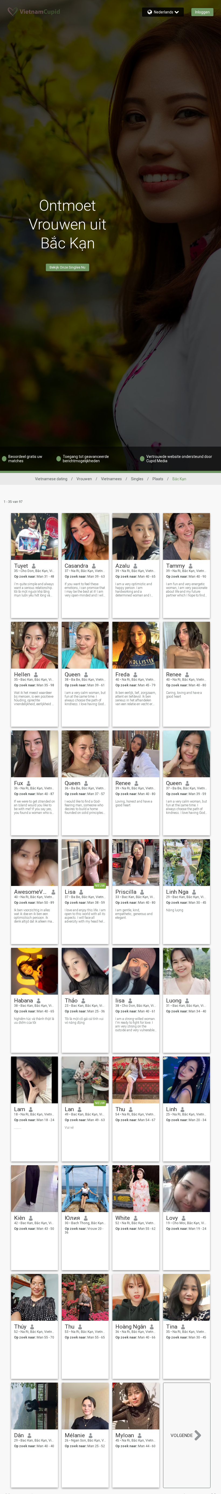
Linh (171, 1109)
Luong (173, 1000)
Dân (19, 1435)
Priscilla (125, 892)
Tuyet (21, 566)
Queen (72, 674)
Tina (171, 1326)
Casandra (76, 566)
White (122, 1218)
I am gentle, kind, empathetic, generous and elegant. (134, 914)
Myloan (124, 1435)
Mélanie (75, 1435)
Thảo (71, 1000)
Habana (23, 1000)
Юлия (72, 1218)
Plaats (158, 479)
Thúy (20, 1326)
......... (17, 1127)
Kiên (19, 1218)
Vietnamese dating (51, 479)
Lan (69, 1109)
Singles (137, 479)
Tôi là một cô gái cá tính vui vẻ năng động (84, 1021)
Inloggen (202, 12)
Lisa (70, 892)
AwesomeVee (31, 892)
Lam (19, 1109)
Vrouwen (84, 479)
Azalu (122, 566)
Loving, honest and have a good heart (133, 803)
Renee (173, 674)
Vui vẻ (69, 1127)
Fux (18, 783)
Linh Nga (177, 892)
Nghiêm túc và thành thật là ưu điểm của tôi (34, 1021)
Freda (122, 674)
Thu (120, 1109)
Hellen (22, 674)
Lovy (172, 1218)
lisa (120, 1000)
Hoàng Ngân (130, 1326)
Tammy (175, 566)
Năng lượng (174, 910)
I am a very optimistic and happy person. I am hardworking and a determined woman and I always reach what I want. (133, 589)
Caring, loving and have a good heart (184, 694)
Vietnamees (111, 479)
